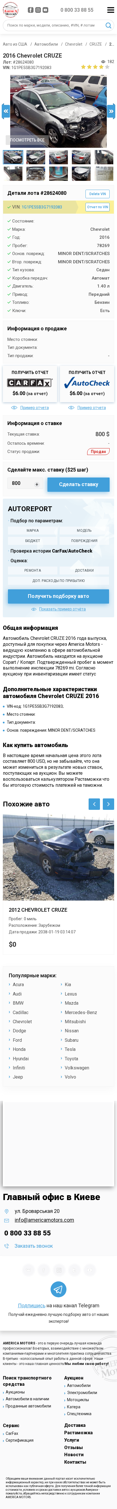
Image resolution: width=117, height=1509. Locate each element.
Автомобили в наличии (27, 1399)
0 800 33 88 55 (76, 10)
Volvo (70, 1077)
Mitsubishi (75, 1021)
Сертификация (20, 1440)
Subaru (71, 1040)
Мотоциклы (78, 1399)
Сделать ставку (78, 484)
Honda (19, 1049)
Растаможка (78, 1432)
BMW (18, 1003)
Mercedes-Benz (81, 1012)
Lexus (71, 994)
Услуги (71, 1440)
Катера (73, 1407)
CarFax (12, 1433)
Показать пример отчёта (62, 609)
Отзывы (73, 1447)
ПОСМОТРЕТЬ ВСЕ (27, 140)
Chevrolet (22, 1021)
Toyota (71, 1058)
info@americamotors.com (44, 1220)
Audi (17, 994)
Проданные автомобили (28, 1406)
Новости (73, 1454)
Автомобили (79, 1385)
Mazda (71, 1003)
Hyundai (21, 1058)
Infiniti (19, 1068)
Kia (68, 984)
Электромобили (82, 1392)
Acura (18, 984)
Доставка (74, 1425)
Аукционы (15, 1392)
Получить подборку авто (58, 596)
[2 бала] (86, 66)
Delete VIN (97, 194)
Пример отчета (34, 407)
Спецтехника (79, 1413)
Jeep (18, 1077)
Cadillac (20, 1012)
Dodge (19, 1030)
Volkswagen (77, 1068)
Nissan (72, 1030)
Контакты (75, 1462)
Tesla (70, 1049)
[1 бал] (83, 66)
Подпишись (31, 1305)
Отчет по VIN (97, 207)
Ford (17, 1040)
